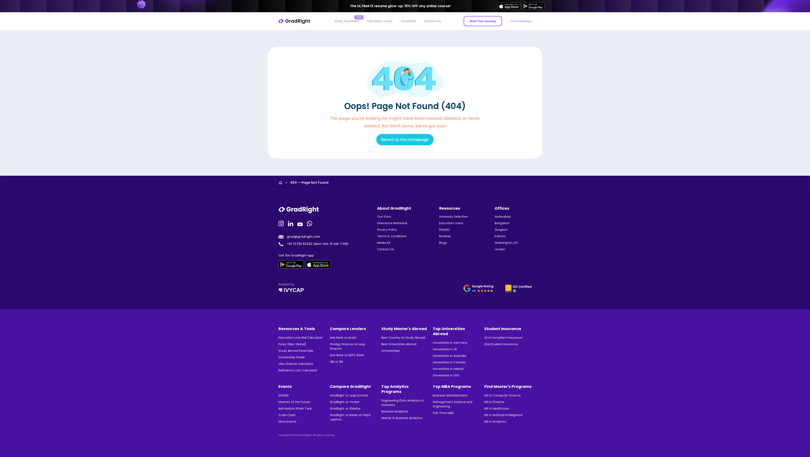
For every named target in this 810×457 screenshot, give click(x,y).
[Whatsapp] (310, 223)
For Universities (521, 21)
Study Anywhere (346, 21)
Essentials (408, 21)
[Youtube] (300, 223)
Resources (433, 21)
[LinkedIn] (291, 223)
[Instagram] (281, 223)
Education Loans (380, 21)
